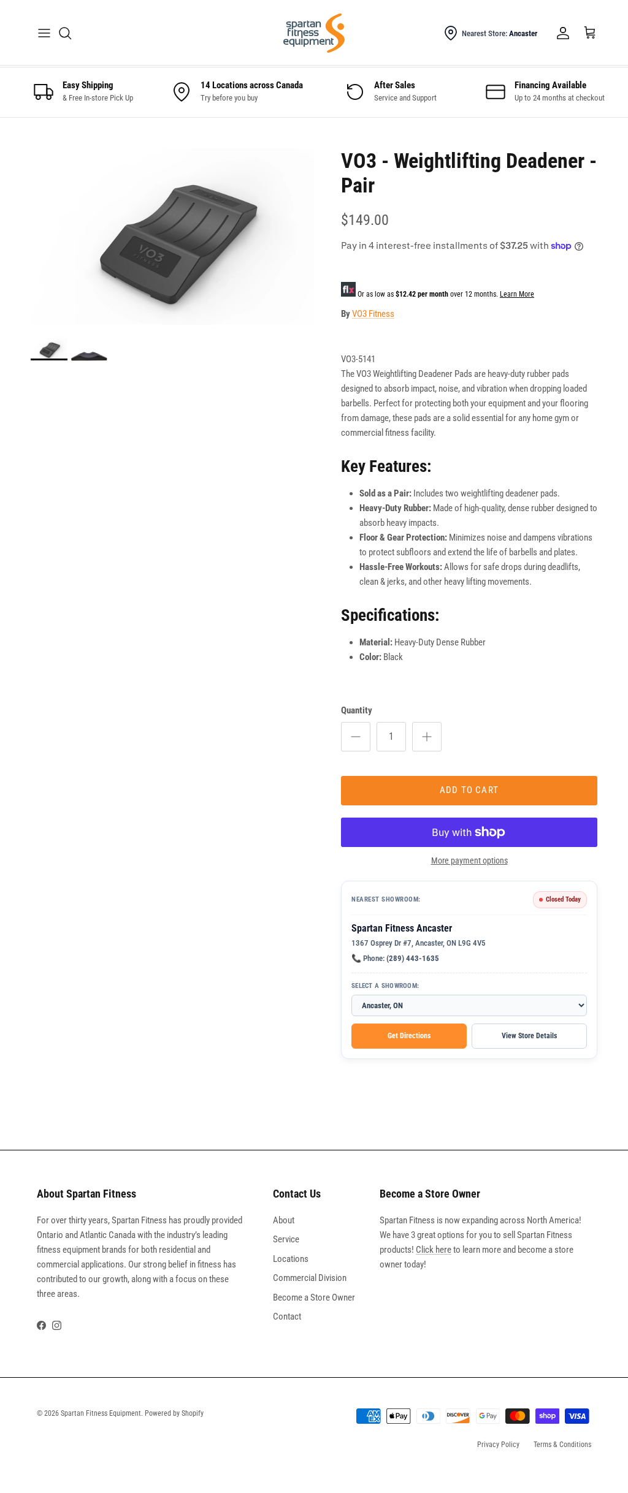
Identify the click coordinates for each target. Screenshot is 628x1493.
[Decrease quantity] (355, 736)
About (283, 1220)
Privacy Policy (498, 1444)
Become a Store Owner (314, 1297)
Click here (433, 1249)
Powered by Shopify (174, 1413)
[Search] (65, 33)
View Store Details (529, 1035)
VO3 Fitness (373, 313)
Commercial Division (310, 1277)
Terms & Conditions (562, 1444)
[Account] (560, 33)
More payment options (469, 860)
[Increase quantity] (427, 736)
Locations (290, 1258)
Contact (287, 1316)
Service (286, 1239)
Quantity (356, 710)
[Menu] (44, 33)
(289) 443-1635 (412, 958)
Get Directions (409, 1035)
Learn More (517, 294)
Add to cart (469, 790)
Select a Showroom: (385, 986)
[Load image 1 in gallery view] (172, 236)
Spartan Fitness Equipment (101, 1413)
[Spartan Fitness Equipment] (314, 33)
